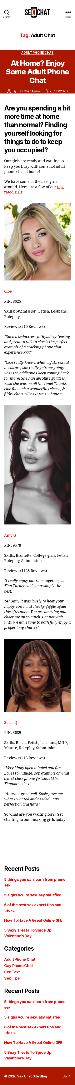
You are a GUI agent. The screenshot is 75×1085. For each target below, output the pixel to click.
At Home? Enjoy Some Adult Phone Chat (37, 71)
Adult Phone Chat (37, 52)
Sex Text (12, 972)
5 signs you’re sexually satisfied (32, 895)
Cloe (8, 291)
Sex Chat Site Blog (32, 1076)
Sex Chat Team (29, 91)
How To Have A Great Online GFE (33, 920)
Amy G (10, 535)
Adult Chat (18, 841)
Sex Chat (52, 841)
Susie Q (10, 722)
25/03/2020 (59, 91)
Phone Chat (35, 841)
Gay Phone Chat (18, 965)
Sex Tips (12, 978)
